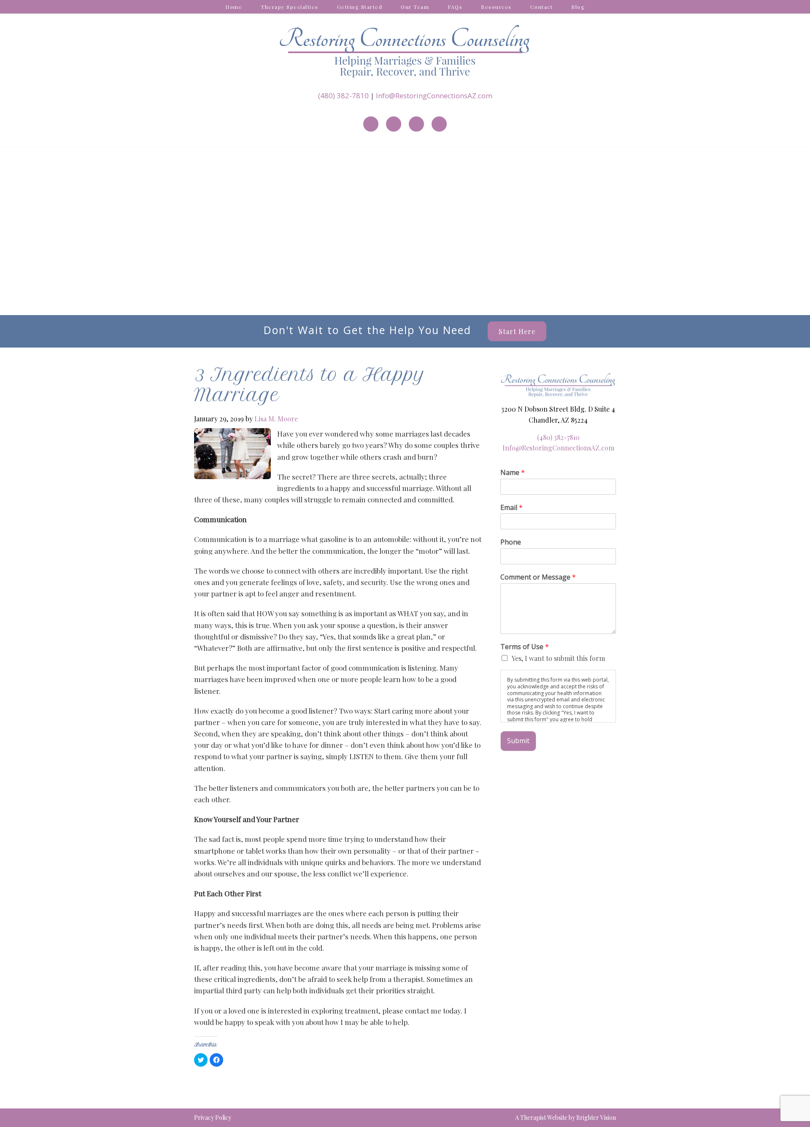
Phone (510, 542)
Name (512, 472)
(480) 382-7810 (343, 95)
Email (511, 507)
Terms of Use (524, 646)
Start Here (517, 331)
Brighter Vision (596, 1118)
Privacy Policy (212, 1118)
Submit (518, 740)
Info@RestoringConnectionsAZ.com (434, 95)
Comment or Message (538, 577)
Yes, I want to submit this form (558, 658)
